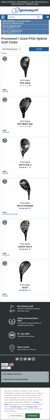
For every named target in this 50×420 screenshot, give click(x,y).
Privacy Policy (16, 406)
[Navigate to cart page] (46, 17)
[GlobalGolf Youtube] (29, 359)
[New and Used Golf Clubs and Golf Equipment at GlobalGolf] (25, 12)
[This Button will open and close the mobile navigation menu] (2, 17)
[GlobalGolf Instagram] (33, 359)
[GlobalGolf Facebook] (21, 359)
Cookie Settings (16, 416)
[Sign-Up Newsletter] (17, 359)
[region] (25, 403)
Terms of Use (32, 406)
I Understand (32, 416)
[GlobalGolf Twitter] (25, 359)
